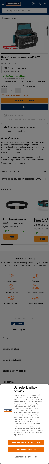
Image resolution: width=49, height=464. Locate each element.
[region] (24, 424)
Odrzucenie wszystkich (26, 449)
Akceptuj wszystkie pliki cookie (26, 442)
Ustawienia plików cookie (26, 457)
